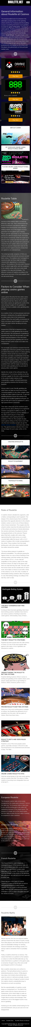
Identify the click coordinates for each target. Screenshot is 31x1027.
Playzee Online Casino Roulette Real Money (15, 167)
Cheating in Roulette (15, 442)
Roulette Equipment (15, 461)
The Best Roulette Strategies (13, 640)
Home (3, 1020)
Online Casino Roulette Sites (12, 774)
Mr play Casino (15, 128)
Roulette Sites (9, 1020)
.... (27, 615)
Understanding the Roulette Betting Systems (12, 673)
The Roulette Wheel (15, 480)
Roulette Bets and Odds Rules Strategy (13, 740)
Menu (28, 2)
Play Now (15, 76)
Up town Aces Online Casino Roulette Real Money (15, 148)
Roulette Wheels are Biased (22, 1020)
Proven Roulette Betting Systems (14, 707)
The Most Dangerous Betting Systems (12, 606)
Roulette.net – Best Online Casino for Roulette (19, 1024)
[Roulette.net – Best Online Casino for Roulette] (15, 3)
